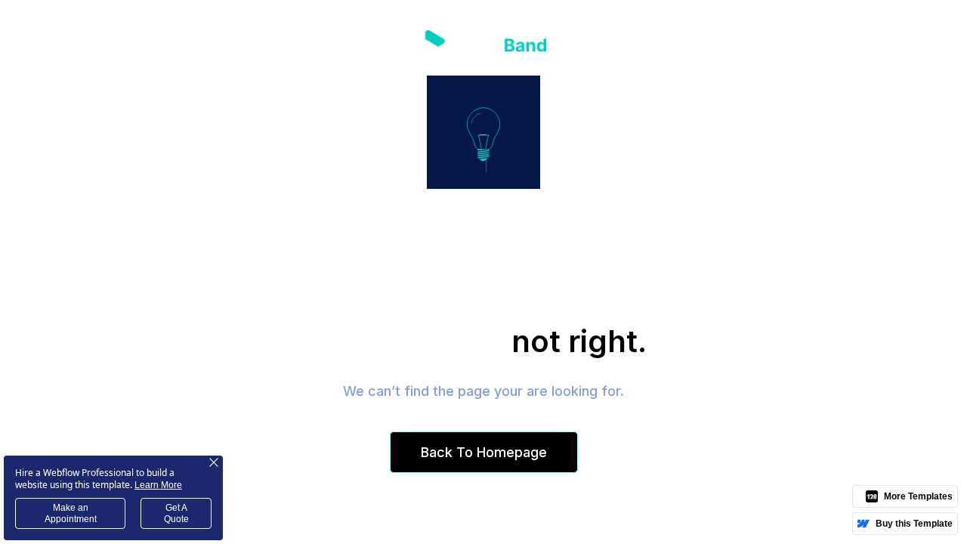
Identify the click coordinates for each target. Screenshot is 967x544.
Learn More (158, 485)
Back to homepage (484, 452)
